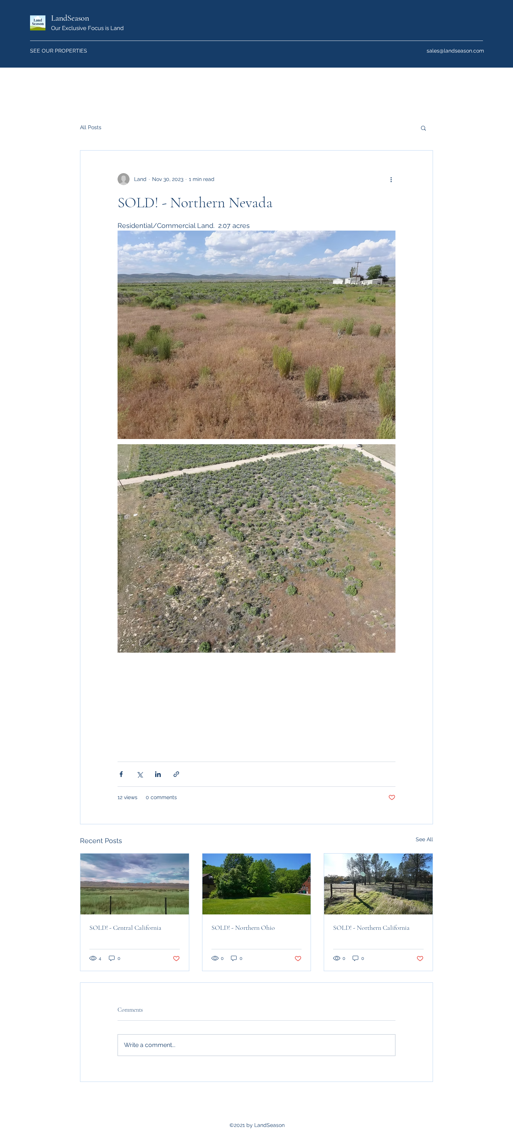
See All (424, 839)
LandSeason (70, 18)
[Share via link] (176, 774)
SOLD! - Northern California (371, 927)
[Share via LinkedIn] (157, 774)
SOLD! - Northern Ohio (243, 927)
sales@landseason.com (455, 51)
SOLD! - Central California (125, 927)
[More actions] (390, 179)
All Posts (90, 127)
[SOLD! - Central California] (134, 884)
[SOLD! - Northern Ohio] (256, 884)
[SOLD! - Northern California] (378, 884)
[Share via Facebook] (121, 774)
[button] (423, 128)
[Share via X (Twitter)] (139, 774)
